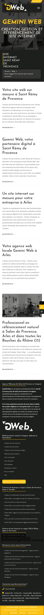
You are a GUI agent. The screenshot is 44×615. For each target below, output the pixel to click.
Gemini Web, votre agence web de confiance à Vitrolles (21, 498)
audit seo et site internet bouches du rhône (31, 540)
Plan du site (32, 613)
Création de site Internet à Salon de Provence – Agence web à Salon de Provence (22, 558)
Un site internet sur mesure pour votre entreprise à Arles (18, 198)
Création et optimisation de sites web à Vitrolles (19, 495)
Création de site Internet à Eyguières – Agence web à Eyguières (21, 552)
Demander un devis (10, 468)
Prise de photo (9, 461)
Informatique (8, 464)
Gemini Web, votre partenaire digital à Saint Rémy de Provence (21, 523)
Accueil (7, 71)
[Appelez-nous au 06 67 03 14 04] (41, 307)
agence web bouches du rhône (10, 540)
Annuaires (13, 613)
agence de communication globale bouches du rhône (15, 538)
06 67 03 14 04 (36, 1)
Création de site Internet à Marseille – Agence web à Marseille (21, 570)
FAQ (5, 475)
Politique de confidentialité (30, 610)
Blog (13, 71)
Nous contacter (9, 471)
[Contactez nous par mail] (41, 311)
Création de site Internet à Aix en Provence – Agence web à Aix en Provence (22, 564)
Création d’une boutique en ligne (14, 450)
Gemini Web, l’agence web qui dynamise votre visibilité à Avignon (22, 514)
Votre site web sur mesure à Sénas (15, 502)
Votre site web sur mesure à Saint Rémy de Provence (19, 94)
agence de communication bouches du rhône (13, 535)
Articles (22, 613)
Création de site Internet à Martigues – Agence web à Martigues (21, 576)
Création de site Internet (12, 443)
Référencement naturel (11, 454)
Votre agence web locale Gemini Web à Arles (19, 250)
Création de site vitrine (11, 447)
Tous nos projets (9, 457)
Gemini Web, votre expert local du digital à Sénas (20, 506)
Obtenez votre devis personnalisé (14, 482)
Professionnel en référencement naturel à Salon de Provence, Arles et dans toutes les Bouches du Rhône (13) (21, 331)
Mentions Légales (10, 610)
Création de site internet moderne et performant (19, 509)
